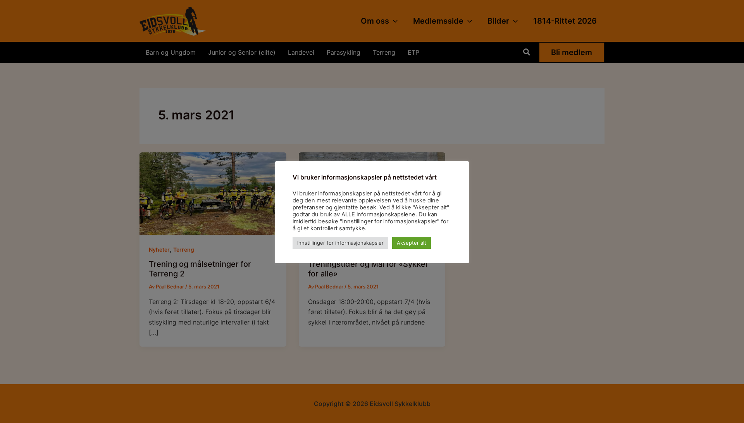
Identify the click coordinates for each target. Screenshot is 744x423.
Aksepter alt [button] (411, 243)
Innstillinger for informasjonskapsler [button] (340, 243)
